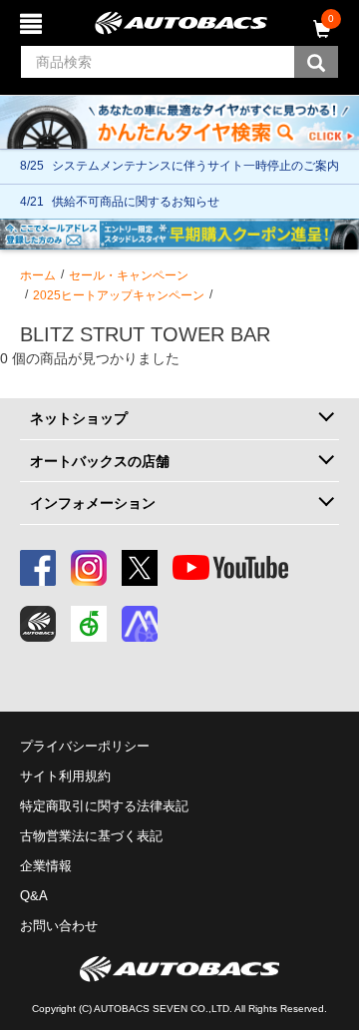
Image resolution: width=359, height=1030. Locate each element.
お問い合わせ (59, 925)
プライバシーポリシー (85, 746)
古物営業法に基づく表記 (91, 835)
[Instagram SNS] (89, 568)
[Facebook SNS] (38, 568)
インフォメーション (93, 503)
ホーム (38, 275)
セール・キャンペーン (128, 275)
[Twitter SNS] (140, 568)
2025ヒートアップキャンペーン (118, 295)
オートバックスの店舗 (100, 461)
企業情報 (46, 865)
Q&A (34, 895)
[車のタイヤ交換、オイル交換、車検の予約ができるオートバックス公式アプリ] (38, 624)
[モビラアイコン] (140, 624)
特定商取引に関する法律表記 (104, 805)
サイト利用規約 (65, 776)
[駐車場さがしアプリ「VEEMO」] (89, 624)
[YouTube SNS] (230, 568)
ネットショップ (79, 418)
